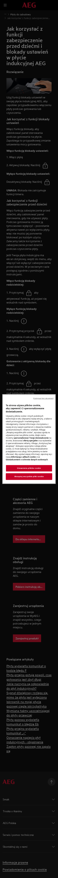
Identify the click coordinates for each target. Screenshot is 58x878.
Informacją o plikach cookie (23, 457)
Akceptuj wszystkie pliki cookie (29, 476)
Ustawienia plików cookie (29, 468)
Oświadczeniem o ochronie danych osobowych (27, 459)
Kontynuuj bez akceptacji (43, 398)
